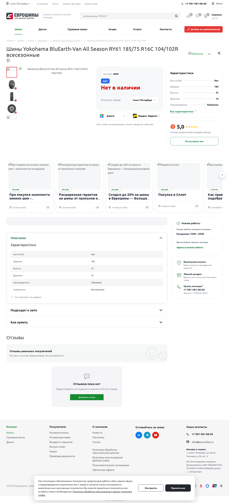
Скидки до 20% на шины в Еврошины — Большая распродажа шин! (129, 198)
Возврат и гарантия (60, 441)
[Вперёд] (222, 174)
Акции (53, 451)
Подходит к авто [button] (24, 310)
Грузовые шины (15, 437)
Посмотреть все (194, 141)
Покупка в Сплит (172, 194)
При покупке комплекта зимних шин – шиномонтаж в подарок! (29, 198)
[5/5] (11, 120)
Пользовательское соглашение (110, 465)
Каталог (11, 426)
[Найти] (176, 16)
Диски (10, 441)
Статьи (96, 441)
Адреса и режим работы (190, 247)
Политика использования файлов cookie (107, 459)
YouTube (155, 435)
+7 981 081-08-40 (194, 289)
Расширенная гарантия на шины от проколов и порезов (78, 198)
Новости (97, 432)
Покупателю (57, 426)
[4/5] (11, 108)
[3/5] (11, 96)
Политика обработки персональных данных (105, 451)
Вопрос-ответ (57, 446)
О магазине (99, 426)
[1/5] (11, 72)
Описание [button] (18, 238)
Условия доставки (60, 437)
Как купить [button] (19, 322)
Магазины (98, 437)
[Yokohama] (195, 54)
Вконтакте (138, 435)
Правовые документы (62, 456)
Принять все (178, 487)
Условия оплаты (59, 432)
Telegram (147, 435)
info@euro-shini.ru (203, 441)
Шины (10, 432)
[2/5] (11, 84)
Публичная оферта (103, 469)
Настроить (151, 487)
